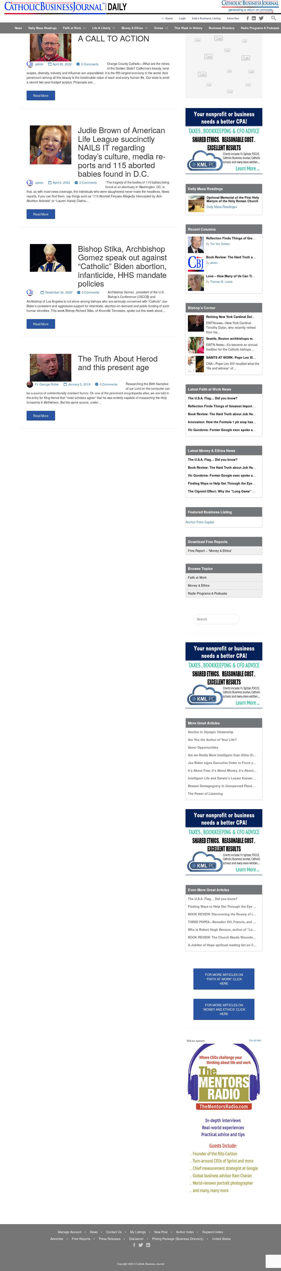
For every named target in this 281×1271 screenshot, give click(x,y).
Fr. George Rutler (47, 384)
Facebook (248, 18)
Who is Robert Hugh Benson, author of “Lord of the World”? (233, 929)
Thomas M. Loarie (221, 282)
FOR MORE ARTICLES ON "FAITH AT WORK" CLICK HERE (224, 979)
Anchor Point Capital (200, 522)
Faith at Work (72, 28)
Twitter (261, 18)
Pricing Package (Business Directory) (178, 1238)
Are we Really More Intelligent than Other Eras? (223, 755)
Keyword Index (212, 1232)
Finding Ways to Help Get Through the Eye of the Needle (230, 483)
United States (221, 1238)
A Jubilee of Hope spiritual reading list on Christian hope (231, 945)
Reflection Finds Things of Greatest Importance (242, 238)
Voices (158, 28)
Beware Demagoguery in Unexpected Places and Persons (231, 786)
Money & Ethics (132, 28)
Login (182, 18)
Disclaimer (136, 1238)
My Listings (138, 1232)
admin (39, 64)
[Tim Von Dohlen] (196, 245)
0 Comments (90, 64)
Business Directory (221, 28)
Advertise (233, 18)
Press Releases (110, 1238)
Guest (169, 18)
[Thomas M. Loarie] (196, 282)
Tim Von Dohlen (220, 244)
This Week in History (188, 28)
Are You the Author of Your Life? (212, 739)
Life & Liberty (101, 28)
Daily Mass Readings (42, 28)
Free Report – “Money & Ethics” (210, 550)
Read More (41, 95)
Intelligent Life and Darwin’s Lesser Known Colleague (228, 778)
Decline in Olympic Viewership (210, 732)
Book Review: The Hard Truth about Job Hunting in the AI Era (234, 414)
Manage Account (69, 1232)
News (18, 28)
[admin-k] (196, 263)
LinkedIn (254, 18)
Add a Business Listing (206, 18)
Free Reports (81, 1238)
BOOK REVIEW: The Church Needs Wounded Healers (227, 937)
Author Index (185, 1232)
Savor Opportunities (203, 747)
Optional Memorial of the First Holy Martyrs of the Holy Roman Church (233, 199)
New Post (161, 1232)
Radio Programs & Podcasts (260, 28)
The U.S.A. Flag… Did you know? (213, 398)
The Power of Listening (205, 793)
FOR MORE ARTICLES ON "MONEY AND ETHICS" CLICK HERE (224, 1009)
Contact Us (114, 1232)
